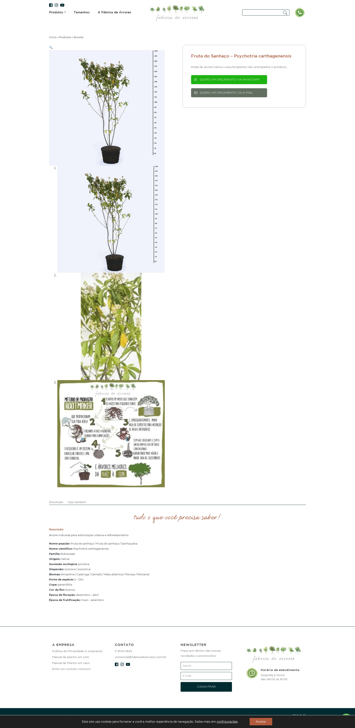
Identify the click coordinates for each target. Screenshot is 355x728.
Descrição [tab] (56, 502)
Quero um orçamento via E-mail (226, 92)
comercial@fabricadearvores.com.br (140, 657)
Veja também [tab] (76, 502)
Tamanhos (82, 12)
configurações (227, 721)
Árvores (78, 37)
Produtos (56, 12)
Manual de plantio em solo (70, 657)
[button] (51, 47)
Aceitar (261, 721)
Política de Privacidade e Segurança (77, 651)
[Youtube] (63, 5)
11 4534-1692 (123, 651)
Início (52, 37)
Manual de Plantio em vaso (71, 663)
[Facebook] (52, 5)
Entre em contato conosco (71, 669)
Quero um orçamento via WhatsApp (230, 79)
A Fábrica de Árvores (114, 12)
